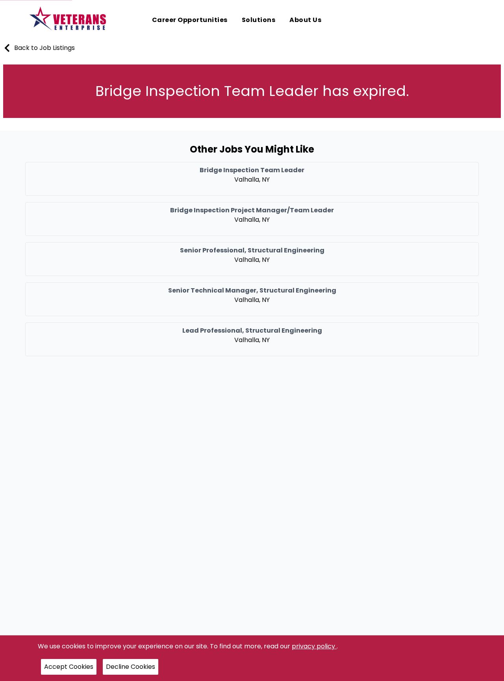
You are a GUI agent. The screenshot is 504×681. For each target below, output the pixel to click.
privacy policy (314, 646)
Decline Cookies (130, 666)
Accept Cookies (68, 666)
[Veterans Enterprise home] (69, 20)
